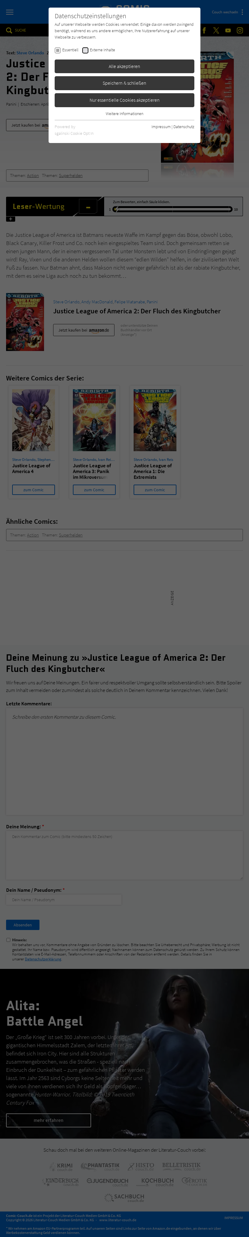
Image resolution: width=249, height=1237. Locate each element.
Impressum (161, 126)
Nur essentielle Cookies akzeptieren (125, 100)
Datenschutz (183, 126)
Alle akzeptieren (124, 66)
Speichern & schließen (124, 83)
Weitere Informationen (124, 113)
